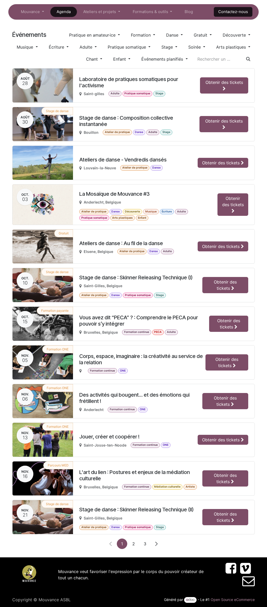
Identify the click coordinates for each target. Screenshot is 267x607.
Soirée (195, 47)
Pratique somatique (127, 47)
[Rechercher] (248, 59)
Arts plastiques (231, 47)
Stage (167, 47)
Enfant (120, 59)
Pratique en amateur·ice (93, 35)
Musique (25, 47)
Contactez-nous (233, 11)
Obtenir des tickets (224, 82)
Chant (92, 59)
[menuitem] (32, 12)
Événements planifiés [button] (162, 59)
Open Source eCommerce (233, 599)
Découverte (235, 35)
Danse (173, 35)
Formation (141, 35)
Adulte (87, 47)
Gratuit (201, 35)
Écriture (57, 47)
